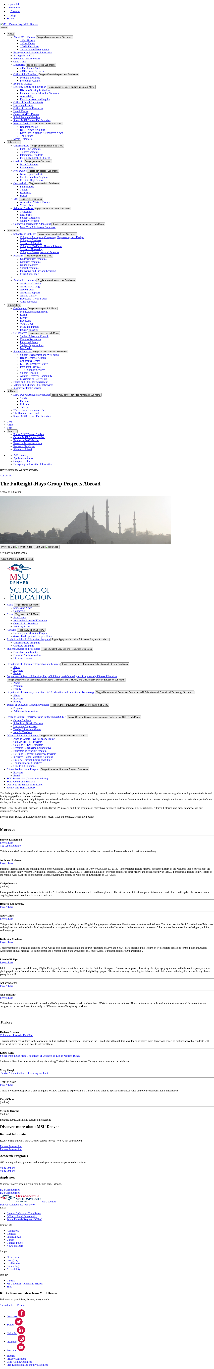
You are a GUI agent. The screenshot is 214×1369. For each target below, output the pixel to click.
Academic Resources (24, 280)
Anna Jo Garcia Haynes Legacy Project (34, 738)
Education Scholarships (25, 652)
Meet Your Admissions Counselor (38, 227)
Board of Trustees (22, 83)
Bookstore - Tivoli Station (33, 298)
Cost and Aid (20, 183)
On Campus (20, 308)
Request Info (13, 4)
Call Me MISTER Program (27, 741)
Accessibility (27, 96)
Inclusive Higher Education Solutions (33, 756)
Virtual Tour (26, 205)
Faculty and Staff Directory (21, 787)
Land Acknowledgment (19, 1361)
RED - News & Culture (32, 129)
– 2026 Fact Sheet (29, 46)
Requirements (27, 167)
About (11, 33)
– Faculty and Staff (30, 68)
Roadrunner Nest (29, 126)
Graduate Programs (30, 261)
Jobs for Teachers (22, 732)
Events (23, 314)
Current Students (22, 720)
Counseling (13, 1266)
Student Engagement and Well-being (39, 354)
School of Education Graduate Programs (28, 704)
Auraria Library (28, 295)
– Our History (27, 40)
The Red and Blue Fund (26, 413)
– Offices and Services (32, 71)
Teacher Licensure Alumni (27, 729)
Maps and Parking (29, 326)
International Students (31, 155)
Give (9, 421)
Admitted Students (23, 208)
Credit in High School (31, 180)
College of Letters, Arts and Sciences (39, 252)
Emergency (13, 1260)
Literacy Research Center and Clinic (32, 759)
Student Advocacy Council (34, 336)
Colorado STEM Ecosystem (28, 744)
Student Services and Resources (23, 648)
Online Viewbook (29, 220)
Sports (23, 398)
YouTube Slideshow (10, 845)
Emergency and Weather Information (32, 52)
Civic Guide (19, 61)
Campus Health (21, 461)
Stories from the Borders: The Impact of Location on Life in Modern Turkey (40, 1055)
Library (24, 317)
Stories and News (22, 607)
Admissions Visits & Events (34, 202)
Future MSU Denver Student (28, 434)
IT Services (13, 1257)
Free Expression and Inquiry (35, 99)
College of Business (30, 240)
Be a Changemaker (10, 1192)
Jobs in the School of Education (30, 620)
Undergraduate (21, 145)
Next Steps (26, 214)
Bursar (23, 195)
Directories (19, 64)
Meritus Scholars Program (33, 177)
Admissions (13, 142)
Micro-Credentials (29, 274)
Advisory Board (21, 626)
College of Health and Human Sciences (41, 246)
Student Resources (30, 217)
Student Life (14, 305)
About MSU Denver (24, 37)
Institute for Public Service (27, 388)
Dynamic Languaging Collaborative (32, 747)
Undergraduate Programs (33, 258)
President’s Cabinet (30, 80)
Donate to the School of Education (25, 784)
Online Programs (29, 264)
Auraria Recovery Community (36, 375)
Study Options (7, 1170)
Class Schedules (28, 301)
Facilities (24, 401)
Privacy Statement (16, 1358)
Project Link (6, 842)
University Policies (23, 105)
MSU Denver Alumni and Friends (25, 1283)
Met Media (26, 348)
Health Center (20, 111)
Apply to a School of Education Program (28, 639)
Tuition (24, 189)
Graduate (18, 161)
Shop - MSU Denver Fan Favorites (31, 120)
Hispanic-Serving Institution (35, 90)
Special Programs (29, 268)
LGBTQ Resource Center (33, 363)
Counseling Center (30, 360)
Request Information (11, 1149)
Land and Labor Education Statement (40, 93)
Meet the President (30, 77)
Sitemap (11, 1355)
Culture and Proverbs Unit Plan (16, 1035)
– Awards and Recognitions (34, 49)
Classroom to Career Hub (33, 378)
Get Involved (20, 332)
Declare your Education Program (30, 633)
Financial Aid (27, 186)
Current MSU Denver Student (29, 437)
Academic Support (30, 292)
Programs (18, 255)
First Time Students (30, 148)
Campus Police (15, 1242)
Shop (9, 1286)
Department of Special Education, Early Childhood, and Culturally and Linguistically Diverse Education (62, 676)
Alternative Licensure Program (23, 769)
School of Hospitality (31, 249)
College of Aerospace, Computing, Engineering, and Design (52, 237)
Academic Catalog (30, 286)
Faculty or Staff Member (26, 440)
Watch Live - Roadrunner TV (29, 410)
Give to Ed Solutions (24, 766)
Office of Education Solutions (23, 735)
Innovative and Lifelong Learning (38, 271)
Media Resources (22, 138)
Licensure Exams (22, 658)
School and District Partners (28, 723)
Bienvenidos (13, 7)
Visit (16, 198)
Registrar (11, 1233)
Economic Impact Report (26, 58)
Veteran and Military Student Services (33, 385)
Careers (11, 1280)
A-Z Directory (21, 455)
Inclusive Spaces (29, 329)
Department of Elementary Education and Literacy (34, 664)
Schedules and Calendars (26, 117)
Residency (25, 192)
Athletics (12, 391)
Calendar (25, 404)
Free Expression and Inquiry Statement (27, 1364)
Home (10, 604)
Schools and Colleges (25, 234)
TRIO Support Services (32, 369)
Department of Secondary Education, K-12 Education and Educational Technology (51, 692)
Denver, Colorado (10, 1204)
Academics (13, 230)
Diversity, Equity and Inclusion (30, 86)
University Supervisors (25, 726)
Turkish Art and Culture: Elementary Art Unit (24, 1073)
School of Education (31, 243)
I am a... (12, 431)
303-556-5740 (27, 1204)
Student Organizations (31, 345)
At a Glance (19, 617)
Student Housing (29, 372)
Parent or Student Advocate (27, 443)
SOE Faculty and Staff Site (21, 781)
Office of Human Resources (28, 108)
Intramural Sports (29, 342)
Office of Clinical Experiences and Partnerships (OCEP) (37, 716)
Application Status (23, 458)
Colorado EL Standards (25, 623)
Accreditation (27, 289)
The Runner (26, 135)
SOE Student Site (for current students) (27, 778)
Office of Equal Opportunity (28, 102)
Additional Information (25, 711)
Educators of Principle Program (29, 750)
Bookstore (25, 320)
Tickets (24, 407)
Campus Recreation (30, 339)
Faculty (17, 673)
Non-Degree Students (31, 174)
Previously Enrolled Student (35, 158)
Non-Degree (20, 170)
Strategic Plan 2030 (23, 55)
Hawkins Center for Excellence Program (34, 753)
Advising (11, 629)
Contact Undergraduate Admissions (32, 223)
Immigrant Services (30, 366)
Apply (10, 424)
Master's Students (29, 164)
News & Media (21, 123)
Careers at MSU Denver (26, 114)
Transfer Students (29, 151)
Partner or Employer (24, 446)
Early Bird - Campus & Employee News (41, 132)
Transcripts (26, 211)
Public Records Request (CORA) (24, 1219)
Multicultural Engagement (33, 311)
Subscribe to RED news (12, 1305)
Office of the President (25, 74)
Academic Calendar (30, 283)
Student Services (22, 351)
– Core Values (27, 43)
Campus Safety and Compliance (24, 1213)
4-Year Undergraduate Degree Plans (32, 636)
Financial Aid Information (27, 655)
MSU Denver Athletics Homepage (31, 394)
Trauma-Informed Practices (27, 763)
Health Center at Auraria (33, 357)
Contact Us (19, 611)
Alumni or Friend (22, 449)
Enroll (16, 775)
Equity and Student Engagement (30, 382)
